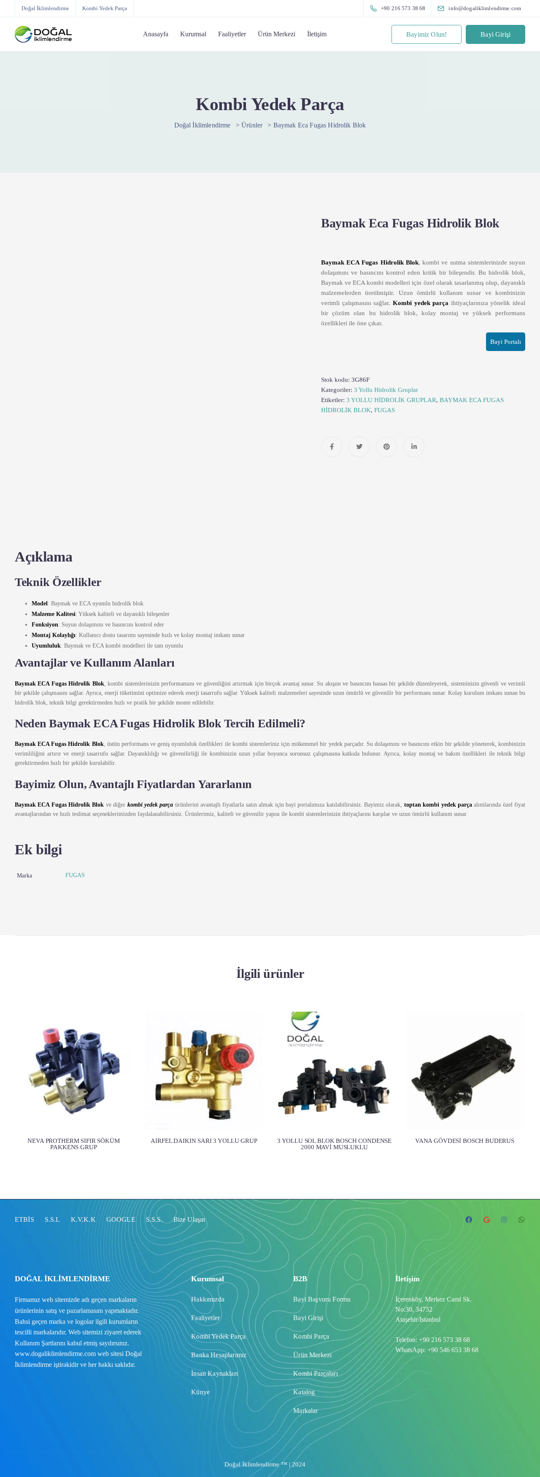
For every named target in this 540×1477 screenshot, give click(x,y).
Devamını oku (74, 1094)
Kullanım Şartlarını (40, 1343)
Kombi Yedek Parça (104, 8)
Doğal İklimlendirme (45, 8)
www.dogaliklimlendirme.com (55, 1353)
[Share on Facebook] (331, 446)
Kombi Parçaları (315, 1373)
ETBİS (24, 1219)
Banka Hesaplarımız (218, 1354)
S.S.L (52, 1219)
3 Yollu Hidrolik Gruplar (386, 389)
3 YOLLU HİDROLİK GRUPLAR (391, 400)
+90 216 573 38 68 (444, 1339)
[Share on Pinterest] (386, 446)
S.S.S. (154, 1219)
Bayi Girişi (495, 34)
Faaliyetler (232, 34)
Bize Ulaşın (189, 1219)
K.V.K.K (83, 1219)
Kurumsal (193, 34)
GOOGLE (120, 1219)
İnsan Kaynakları (214, 1373)
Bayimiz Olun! (426, 34)
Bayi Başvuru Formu (322, 1299)
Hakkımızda (207, 1299)
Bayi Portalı (505, 341)
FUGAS (384, 410)
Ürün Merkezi (276, 34)
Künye (200, 1392)
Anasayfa (155, 34)
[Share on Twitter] (359, 446)
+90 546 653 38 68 (452, 1349)
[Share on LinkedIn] (413, 446)
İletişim (317, 34)
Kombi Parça (311, 1336)
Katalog (304, 1392)
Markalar (305, 1410)
